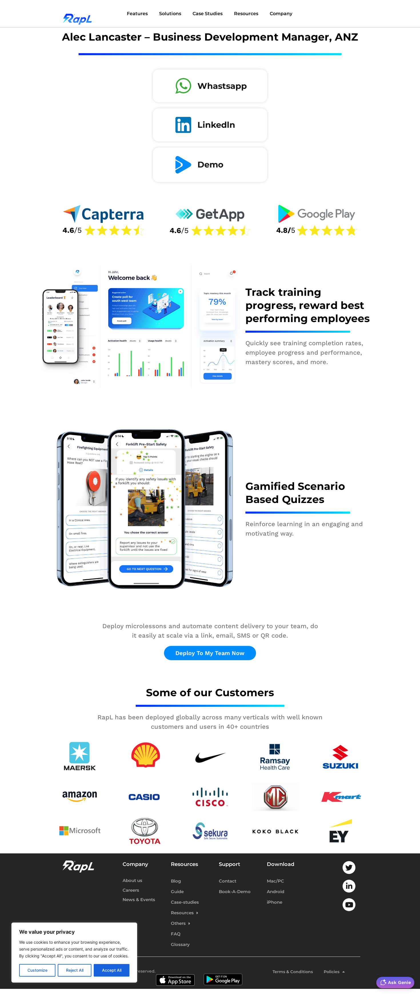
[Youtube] (349, 904)
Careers (131, 890)
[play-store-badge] (223, 972)
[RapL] (77, 14)
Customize (37, 970)
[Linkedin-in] (349, 886)
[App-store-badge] (175, 972)
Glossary (180, 944)
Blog (176, 881)
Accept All (111, 970)
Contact (227, 881)
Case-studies (185, 902)
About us (132, 880)
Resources (246, 13)
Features (137, 13)
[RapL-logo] (78, 867)
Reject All (74, 970)
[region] (74, 953)
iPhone (274, 902)
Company (281, 13)
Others (178, 923)
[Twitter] (349, 867)
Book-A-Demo (235, 891)
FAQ (176, 934)
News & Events (139, 899)
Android (275, 891)
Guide (177, 891)
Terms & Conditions (293, 971)
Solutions (170, 13)
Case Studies (208, 13)
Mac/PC (275, 881)
